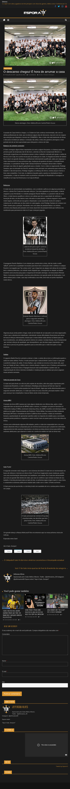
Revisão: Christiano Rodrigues (46, 75)
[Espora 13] (4, 20)
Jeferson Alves (22, 75)
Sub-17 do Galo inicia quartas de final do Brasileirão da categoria (41, 568)
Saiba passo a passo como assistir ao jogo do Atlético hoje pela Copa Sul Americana (34, 612)
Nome (4, 661)
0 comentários (32, 75)
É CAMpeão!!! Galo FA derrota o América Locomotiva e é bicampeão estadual (33, 560)
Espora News (7, 68)
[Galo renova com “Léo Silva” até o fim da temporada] (57, 595)
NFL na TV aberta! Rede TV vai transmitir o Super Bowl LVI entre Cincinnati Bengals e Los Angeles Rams (33, 4)
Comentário (6, 634)
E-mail (4, 671)
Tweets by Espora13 (62, 766)
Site (3, 682)
